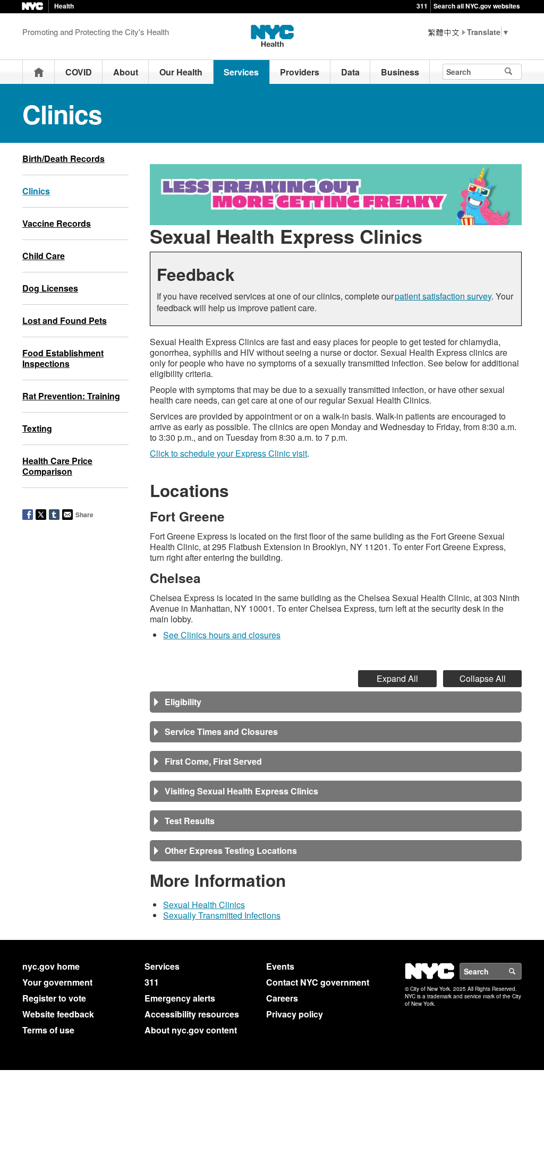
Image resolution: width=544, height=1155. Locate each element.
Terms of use (48, 1030)
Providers (299, 72)
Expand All (397, 678)
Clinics (36, 191)
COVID (78, 72)
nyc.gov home (51, 966)
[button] (336, 702)
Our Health (180, 72)
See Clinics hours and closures (221, 635)
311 (422, 6)
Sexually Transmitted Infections (221, 915)
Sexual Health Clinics (204, 905)
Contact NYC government (317, 982)
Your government (57, 982)
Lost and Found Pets (64, 320)
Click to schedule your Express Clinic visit (228, 453)
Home (38, 72)
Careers (282, 998)
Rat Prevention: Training (71, 396)
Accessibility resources (191, 1014)
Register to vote (54, 998)
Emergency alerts (179, 998)
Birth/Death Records (63, 158)
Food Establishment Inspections (63, 358)
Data (350, 72)
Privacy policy (294, 1014)
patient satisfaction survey (443, 296)
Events (280, 966)
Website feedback (58, 1014)
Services (241, 72)
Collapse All (483, 678)
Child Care (43, 256)
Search (521, 971)
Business (400, 72)
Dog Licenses (50, 288)
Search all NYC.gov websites (477, 6)
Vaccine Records (56, 223)
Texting (37, 428)
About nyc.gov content (190, 1030)
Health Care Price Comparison (57, 466)
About (125, 72)
